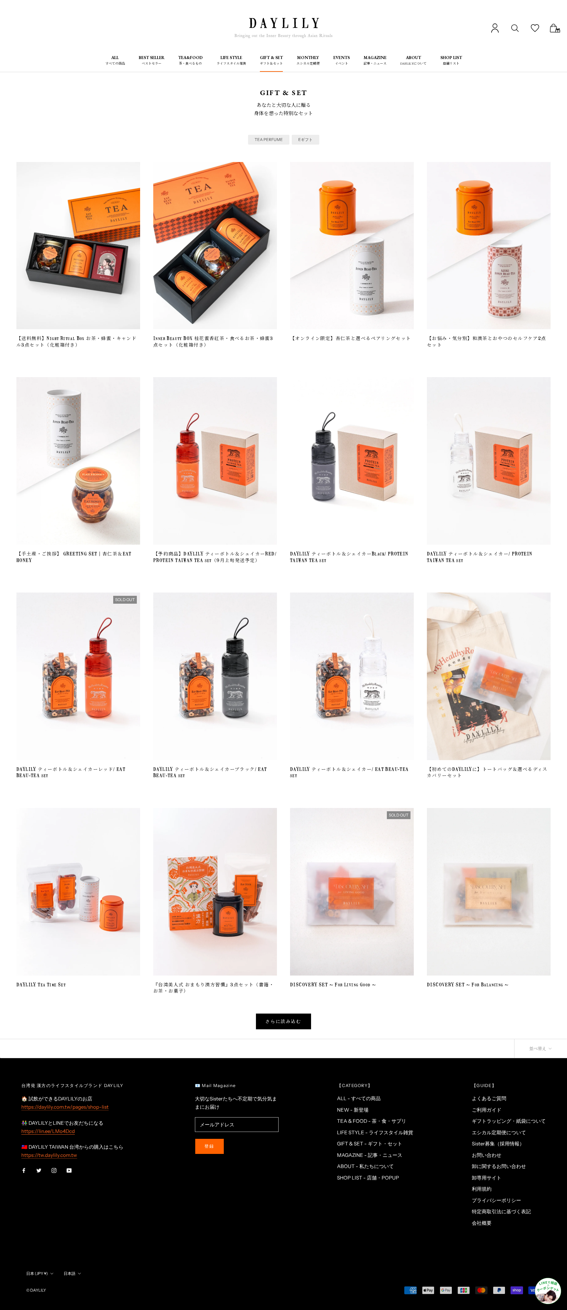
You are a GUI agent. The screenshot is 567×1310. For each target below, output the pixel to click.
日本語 (69, 1273)
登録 (209, 1146)
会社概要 (482, 1223)
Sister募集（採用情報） (498, 1143)
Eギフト (305, 139)
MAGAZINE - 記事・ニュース (369, 1155)
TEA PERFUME (269, 139)
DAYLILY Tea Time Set (41, 985)
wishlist (535, 28)
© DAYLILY (36, 1290)
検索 (515, 28)
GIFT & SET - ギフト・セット (369, 1143)
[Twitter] (38, 1170)
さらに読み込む (283, 1021)
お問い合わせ (486, 1155)
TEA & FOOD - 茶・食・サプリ (371, 1121)
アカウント (495, 28)
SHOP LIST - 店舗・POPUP (368, 1178)
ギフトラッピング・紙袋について (509, 1121)
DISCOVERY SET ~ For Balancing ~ (468, 985)
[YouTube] (69, 1170)
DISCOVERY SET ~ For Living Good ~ (333, 985)
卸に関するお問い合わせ (499, 1166)
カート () (555, 28)
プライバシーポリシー (496, 1200)
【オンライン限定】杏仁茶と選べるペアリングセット (350, 338)
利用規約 (482, 1189)
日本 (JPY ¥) (37, 1273)
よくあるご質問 (489, 1098)
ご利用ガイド (486, 1110)
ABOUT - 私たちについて (365, 1166)
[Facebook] (23, 1170)
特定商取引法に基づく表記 (501, 1211)
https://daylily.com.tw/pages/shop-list (65, 1107)
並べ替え (538, 1048)
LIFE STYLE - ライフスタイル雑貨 (375, 1132)
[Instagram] (54, 1170)
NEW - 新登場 (352, 1110)
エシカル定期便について (499, 1132)
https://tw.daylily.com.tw (49, 1155)
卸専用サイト (486, 1178)
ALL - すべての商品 (359, 1098)
